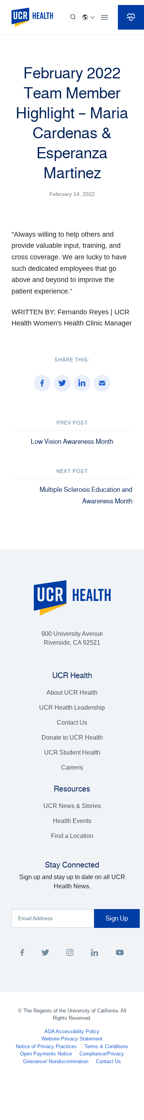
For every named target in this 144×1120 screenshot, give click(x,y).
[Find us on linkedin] (94, 954)
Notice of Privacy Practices (46, 1046)
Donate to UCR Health (72, 737)
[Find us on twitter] (45, 954)
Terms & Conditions (106, 1046)
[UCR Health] (32, 17)
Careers (72, 767)
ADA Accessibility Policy (72, 1031)
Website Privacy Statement (72, 1039)
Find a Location (72, 836)
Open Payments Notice (46, 1054)
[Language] (88, 17)
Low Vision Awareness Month (72, 441)
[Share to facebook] (42, 383)
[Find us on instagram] (70, 954)
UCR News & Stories (72, 806)
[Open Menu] (104, 17)
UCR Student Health (72, 752)
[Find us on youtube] (119, 954)
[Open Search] (73, 17)
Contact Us (72, 722)
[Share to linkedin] (82, 383)
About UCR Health (72, 692)
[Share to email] (102, 383)
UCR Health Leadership (72, 707)
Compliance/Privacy (101, 1054)
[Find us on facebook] (22, 954)
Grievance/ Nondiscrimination (55, 1061)
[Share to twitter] (62, 383)
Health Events (72, 821)
